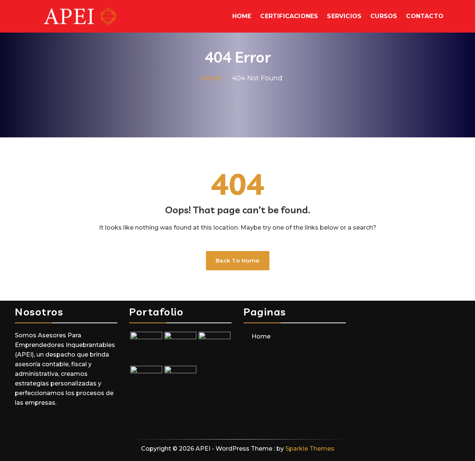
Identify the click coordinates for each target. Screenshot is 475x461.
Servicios (344, 16)
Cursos (383, 16)
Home (242, 16)
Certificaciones (289, 16)
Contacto (424, 16)
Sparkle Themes (309, 448)
